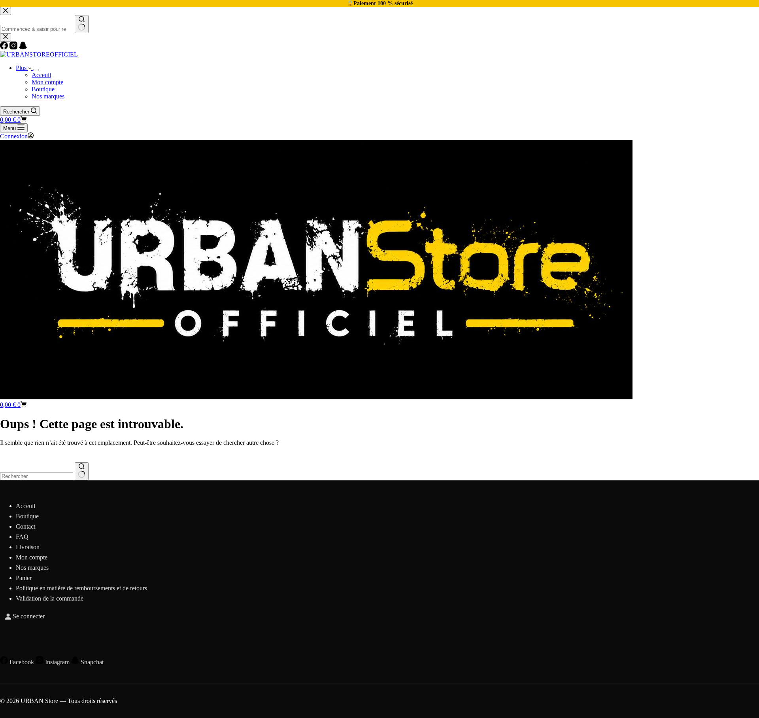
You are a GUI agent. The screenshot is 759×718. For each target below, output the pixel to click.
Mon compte (47, 82)
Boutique (43, 89)
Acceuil (41, 75)
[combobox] (36, 476)
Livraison (28, 547)
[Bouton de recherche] (82, 471)
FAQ (22, 536)
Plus (22, 67)
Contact (25, 526)
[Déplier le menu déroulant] (36, 70)
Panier (24, 577)
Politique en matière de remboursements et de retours (81, 588)
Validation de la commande (49, 598)
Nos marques (48, 96)
